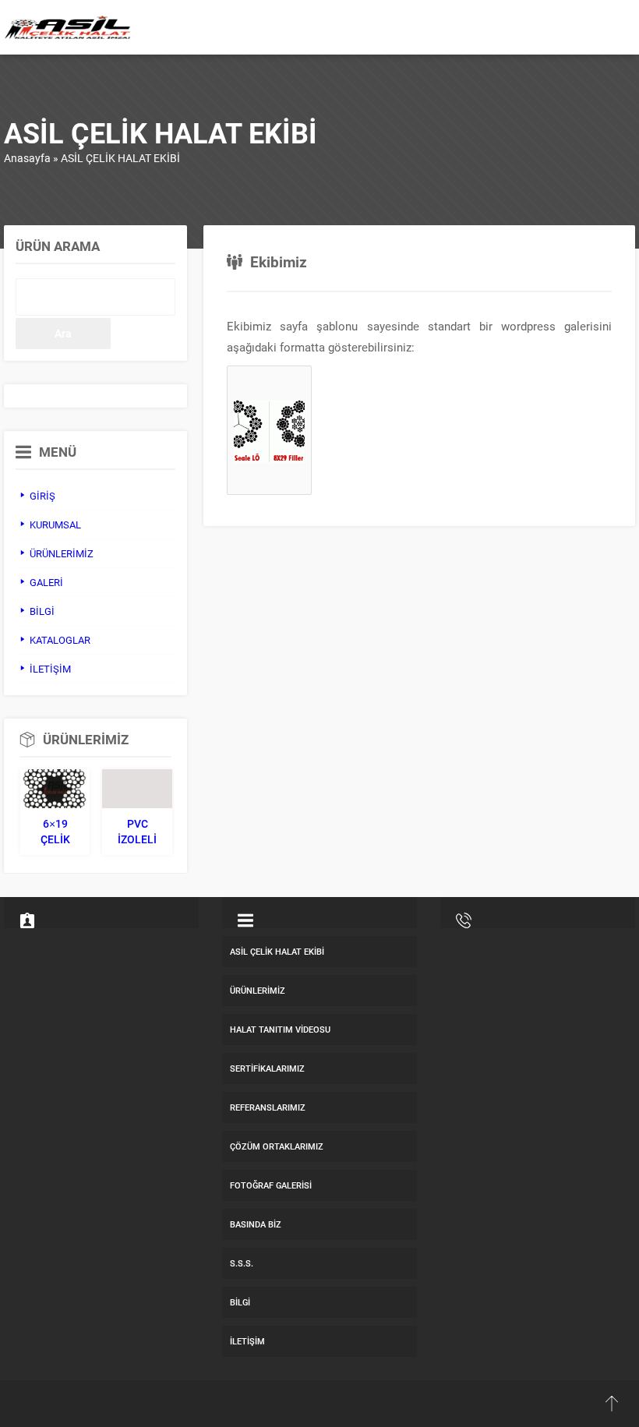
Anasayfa (27, 157)
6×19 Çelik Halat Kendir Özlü (55, 831)
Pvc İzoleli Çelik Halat (137, 831)
